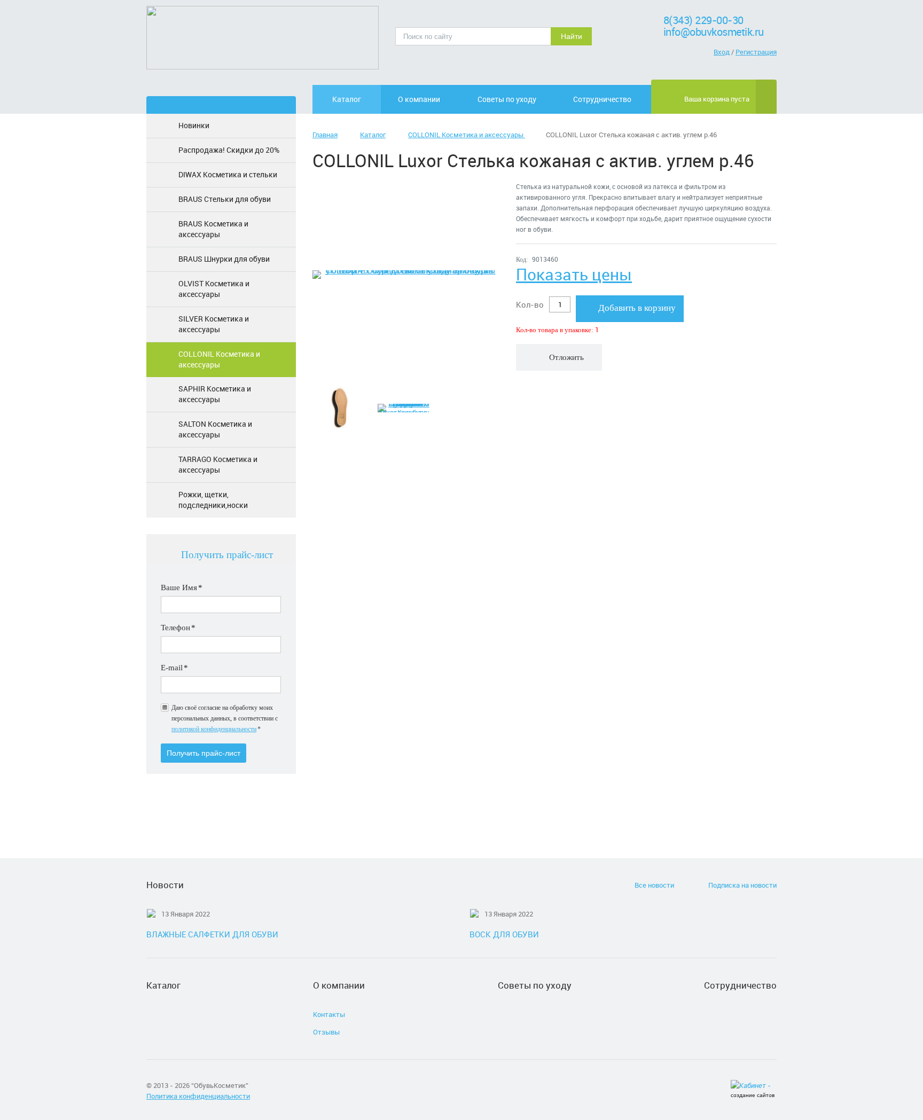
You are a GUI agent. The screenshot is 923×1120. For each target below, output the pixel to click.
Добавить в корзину (637, 308)
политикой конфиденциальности (213, 729)
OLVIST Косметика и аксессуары (213, 288)
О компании (419, 99)
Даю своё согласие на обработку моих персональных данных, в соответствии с (224, 718)
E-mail (174, 667)
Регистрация (756, 52)
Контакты (329, 1014)
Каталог (346, 99)
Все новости (654, 885)
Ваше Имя (181, 587)
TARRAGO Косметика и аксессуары (217, 464)
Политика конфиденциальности (198, 1096)
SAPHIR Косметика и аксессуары (214, 393)
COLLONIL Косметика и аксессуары (219, 359)
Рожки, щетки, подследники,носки (213, 499)
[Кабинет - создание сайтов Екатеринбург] (754, 1086)
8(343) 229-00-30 (703, 20)
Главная (325, 134)
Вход (722, 52)
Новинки (193, 125)
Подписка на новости (742, 885)
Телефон (178, 627)
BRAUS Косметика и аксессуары (213, 228)
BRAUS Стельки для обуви (224, 199)
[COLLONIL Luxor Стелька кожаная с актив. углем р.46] (405, 274)
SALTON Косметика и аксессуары (215, 429)
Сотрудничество (602, 99)
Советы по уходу (507, 99)
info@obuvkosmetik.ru (713, 32)
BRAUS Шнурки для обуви (224, 259)
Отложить (566, 357)
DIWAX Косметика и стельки (227, 174)
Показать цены (574, 274)
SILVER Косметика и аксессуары (213, 324)
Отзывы (326, 1032)
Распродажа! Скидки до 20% (228, 150)
